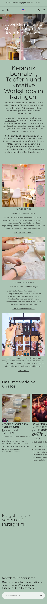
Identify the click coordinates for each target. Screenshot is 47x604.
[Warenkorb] (44, 10)
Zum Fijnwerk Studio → (24, 233)
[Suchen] (8, 10)
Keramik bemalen (23, 50)
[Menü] (3, 10)
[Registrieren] (41, 595)
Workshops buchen (23, 41)
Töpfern (13, 105)
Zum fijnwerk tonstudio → (24, 309)
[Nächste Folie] (42, 427)
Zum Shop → (23, 370)
